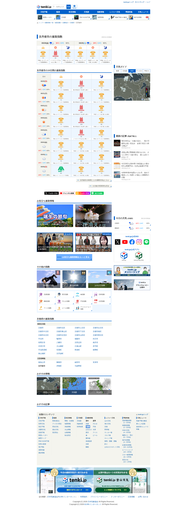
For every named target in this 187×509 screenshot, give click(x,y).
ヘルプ (148, 2)
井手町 (95, 346)
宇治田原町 (42, 350)
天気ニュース (143, 12)
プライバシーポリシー (99, 497)
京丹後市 (41, 366)
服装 (88, 426)
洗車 (87, 444)
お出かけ (89, 429)
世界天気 (42, 424)
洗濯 (87, 424)
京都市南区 (97, 331)
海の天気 (108, 424)
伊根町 (59, 366)
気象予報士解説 (141, 421)
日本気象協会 (52, 497)
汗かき (95, 424)
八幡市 (59, 342)
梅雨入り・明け (127, 436)
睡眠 (87, 447)
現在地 (74, 8)
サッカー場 (108, 432)
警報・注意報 (69, 421)
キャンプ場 (108, 438)
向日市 (95, 339)
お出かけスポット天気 (112, 447)
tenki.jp (44, 7)
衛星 (117, 71)
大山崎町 (59, 346)
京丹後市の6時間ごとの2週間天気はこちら (94, 180)
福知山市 (41, 362)
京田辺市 (78, 342)
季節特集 (129, 12)
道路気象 (42, 450)
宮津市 (95, 362)
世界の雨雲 (42, 444)
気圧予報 (42, 426)
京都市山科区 (80, 335)
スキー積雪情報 (127, 456)
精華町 (95, 350)
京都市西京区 (98, 335)
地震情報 (68, 424)
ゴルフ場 (108, 435)
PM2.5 (146, 71)
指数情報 (100, 12)
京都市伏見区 (61, 335)
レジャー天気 (115, 12)
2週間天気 (42, 429)
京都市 (41, 328)
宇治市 (41, 339)
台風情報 (68, 432)
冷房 (94, 429)
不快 (94, 426)
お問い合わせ (143, 497)
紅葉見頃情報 (127, 446)
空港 (106, 426)
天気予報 (43, 12)
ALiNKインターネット (66, 497)
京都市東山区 (61, 331)
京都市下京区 (80, 331)
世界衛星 (80, 426)
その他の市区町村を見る (100, 186)
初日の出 (127, 461)
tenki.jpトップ (128, 2)
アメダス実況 (56, 424)
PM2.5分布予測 (44, 441)
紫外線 (88, 438)
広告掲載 (131, 497)
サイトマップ (139, 2)
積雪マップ (42, 438)
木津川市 (41, 346)
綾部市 (77, 362)
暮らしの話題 (140, 424)
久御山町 (78, 346)
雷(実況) (55, 432)
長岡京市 (41, 342)
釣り (106, 444)
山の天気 (108, 421)
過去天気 (55, 429)
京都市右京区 (43, 335)
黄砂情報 (42, 453)
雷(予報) (41, 447)
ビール (95, 435)
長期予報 (42, 432)
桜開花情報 (126, 426)
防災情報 (72, 12)
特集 (137, 429)
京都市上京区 (80, 328)
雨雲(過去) (56, 421)
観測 (58, 12)
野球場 (107, 429)
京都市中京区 (43, 331)
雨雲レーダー (43, 435)
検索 (68, 7)
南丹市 (95, 342)
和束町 (77, 350)
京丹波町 (59, 353)
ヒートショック (127, 451)
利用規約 (83, 497)
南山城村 (41, 353)
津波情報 (68, 426)
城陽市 (77, 339)
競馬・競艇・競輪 (111, 441)
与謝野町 (78, 366)
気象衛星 (80, 424)
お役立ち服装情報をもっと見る (75, 257)
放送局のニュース (142, 426)
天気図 (86, 12)
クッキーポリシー (118, 497)
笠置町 (59, 350)
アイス (95, 432)
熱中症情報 (126, 441)
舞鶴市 (59, 362)
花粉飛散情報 (126, 421)
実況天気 (55, 426)
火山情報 (68, 429)
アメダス (139, 71)
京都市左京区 (98, 328)
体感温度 (89, 441)
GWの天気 (126, 431)
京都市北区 (60, 328)
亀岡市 (59, 339)
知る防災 (68, 435)
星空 (87, 432)
